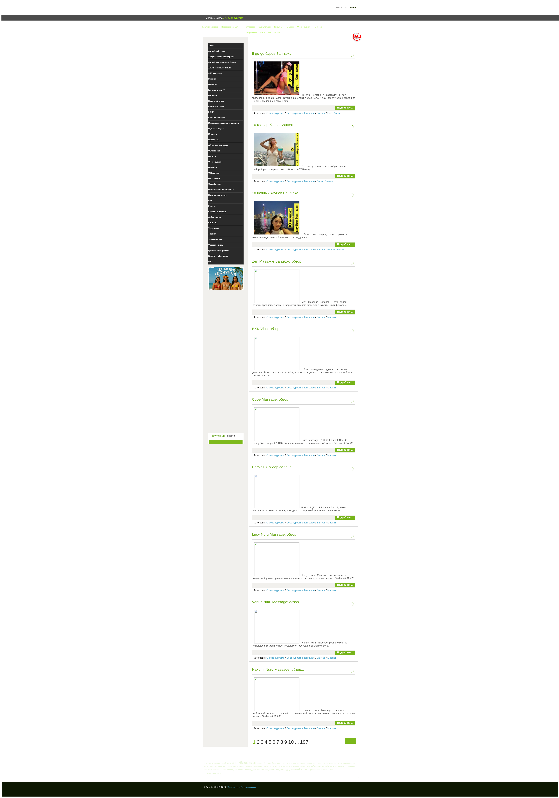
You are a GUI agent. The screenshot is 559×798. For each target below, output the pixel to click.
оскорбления (313, 766)
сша (277, 770)
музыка (278, 766)
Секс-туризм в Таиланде (300, 113)
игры (206, 766)
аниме (260, 763)
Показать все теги (213, 773)
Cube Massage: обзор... (271, 399)
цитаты (331, 770)
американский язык (222, 763)
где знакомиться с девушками (302, 763)
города (320, 763)
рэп (266, 769)
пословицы (337, 766)
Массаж (331, 317)
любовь (248, 766)
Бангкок (321, 113)
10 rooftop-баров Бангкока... (275, 125)
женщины (328, 763)
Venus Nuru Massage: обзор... (277, 602)
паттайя (325, 766)
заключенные (349, 763)
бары (274, 763)
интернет (222, 766)
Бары (320, 181)
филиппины (315, 770)
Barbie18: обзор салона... (273, 467)
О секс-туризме (275, 113)
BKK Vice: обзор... (267, 329)
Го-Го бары (333, 113)
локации (240, 766)
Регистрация (341, 7)
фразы (324, 770)
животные (338, 763)
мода (272, 766)
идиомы (213, 766)
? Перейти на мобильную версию (241, 787)
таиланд (284, 770)
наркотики (287, 766)
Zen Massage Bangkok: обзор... (278, 261)
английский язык (244, 763)
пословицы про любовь (223, 770)
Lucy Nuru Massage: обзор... (275, 534)
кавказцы (232, 766)
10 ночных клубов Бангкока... (276, 193)
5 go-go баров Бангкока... (273, 53)
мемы (265, 766)
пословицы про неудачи (245, 770)
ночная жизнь (299, 766)
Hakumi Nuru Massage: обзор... (278, 669)
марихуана (257, 766)
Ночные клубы (335, 249)
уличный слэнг (298, 769)
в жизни (284, 763)
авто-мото (208, 763)
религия (260, 770)
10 (291, 742)
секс (272, 769)
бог (278, 763)
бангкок (267, 763)
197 (304, 742)
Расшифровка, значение (221, 9)
